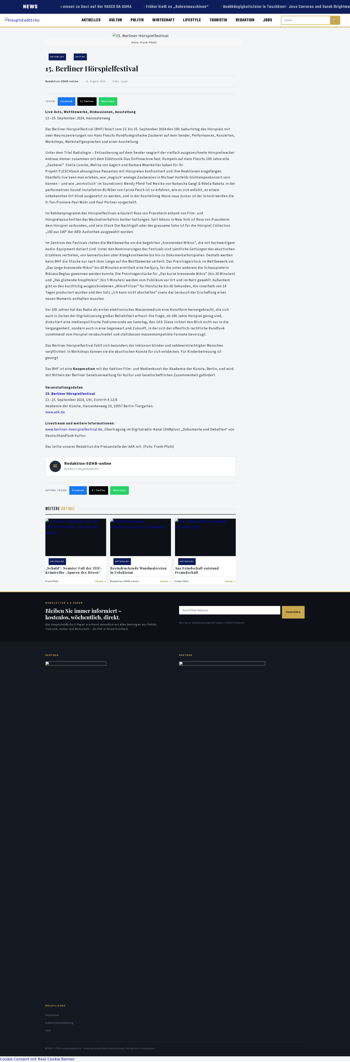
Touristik (218, 20)
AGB (47, 1030)
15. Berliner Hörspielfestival (70, 393)
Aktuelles (91, 20)
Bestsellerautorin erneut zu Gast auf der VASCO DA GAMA (76, 7)
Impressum (52, 1015)
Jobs (267, 20)
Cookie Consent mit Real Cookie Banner (37, 1059)
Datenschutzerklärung (59, 1023)
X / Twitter (87, 101)
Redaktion (245, 20)
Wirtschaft (163, 20)
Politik (137, 20)
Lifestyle (192, 20)
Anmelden (293, 612)
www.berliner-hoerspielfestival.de (73, 429)
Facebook (67, 101)
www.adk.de (55, 412)
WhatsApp (107, 101)
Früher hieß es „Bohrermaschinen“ (172, 7)
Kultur (115, 20)
